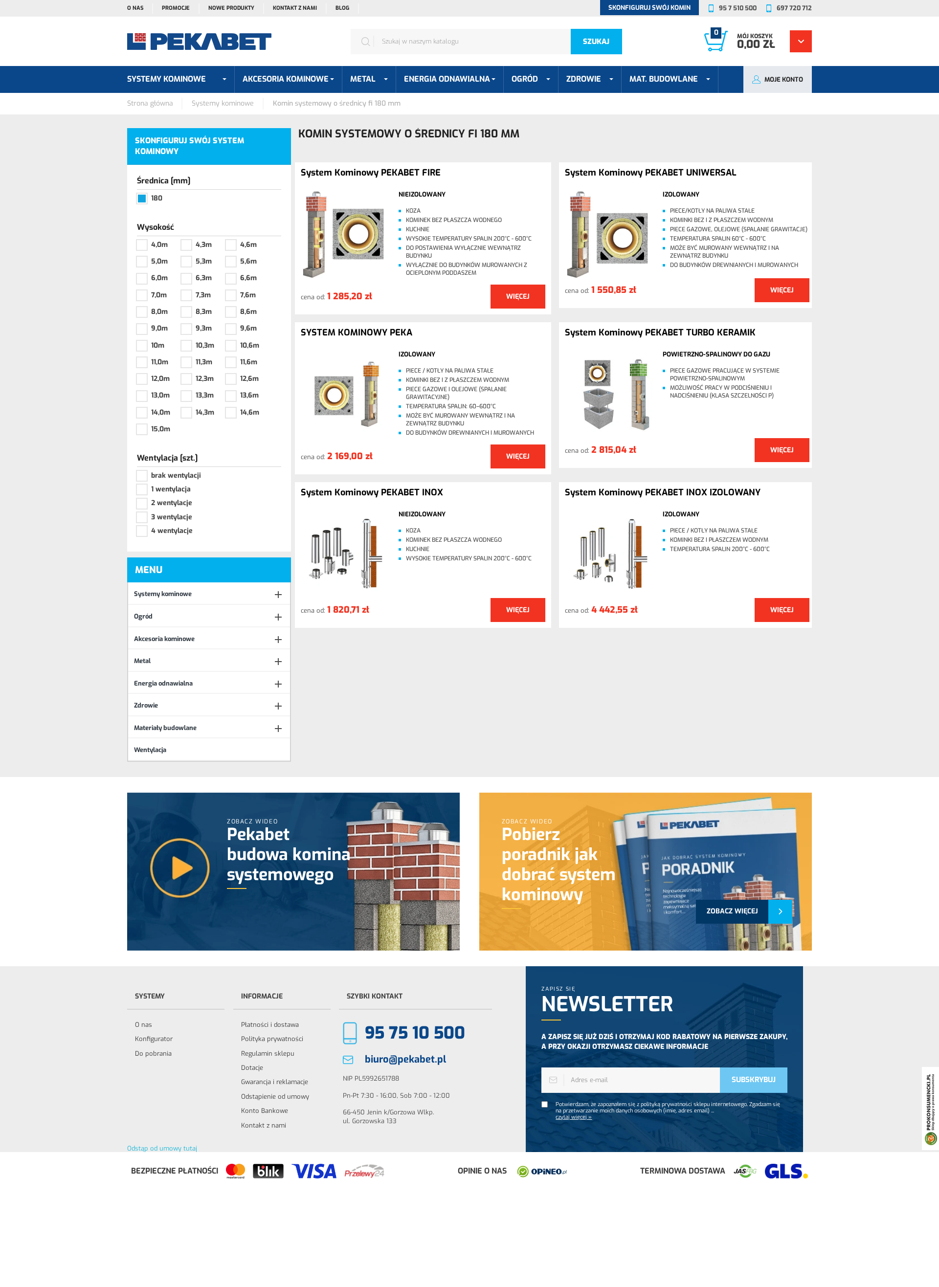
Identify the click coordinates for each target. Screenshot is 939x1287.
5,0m (159, 261)
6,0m (159, 278)
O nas (135, 8)
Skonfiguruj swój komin (649, 7)
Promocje (176, 8)
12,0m (160, 378)
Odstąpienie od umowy (275, 1096)
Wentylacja (150, 750)
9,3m (204, 328)
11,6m (248, 362)
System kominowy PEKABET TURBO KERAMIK (660, 333)
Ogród (143, 616)
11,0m (159, 362)
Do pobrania (153, 1053)
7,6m (248, 295)
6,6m (248, 278)
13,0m (160, 395)
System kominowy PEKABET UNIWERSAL (651, 173)
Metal (142, 661)
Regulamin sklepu (267, 1053)
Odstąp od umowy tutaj (162, 1148)
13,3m (205, 395)
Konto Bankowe (264, 1111)
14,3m (205, 412)
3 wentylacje (171, 517)
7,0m (159, 295)
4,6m (248, 244)
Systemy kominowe (163, 594)
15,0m (160, 429)
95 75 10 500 (415, 1033)
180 (156, 198)
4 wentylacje (172, 530)
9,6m (248, 328)
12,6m (249, 378)
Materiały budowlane (165, 728)
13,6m (249, 395)
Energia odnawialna (163, 683)
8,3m (204, 311)
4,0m (159, 244)
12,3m (205, 378)
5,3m (204, 261)
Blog (342, 8)
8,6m (248, 311)
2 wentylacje (171, 503)
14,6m (249, 412)
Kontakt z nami (295, 8)
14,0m (160, 412)
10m (157, 345)
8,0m (159, 311)
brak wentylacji (176, 475)
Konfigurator (154, 1039)
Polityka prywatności (272, 1039)
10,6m (249, 345)
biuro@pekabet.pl (405, 1059)
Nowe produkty (231, 8)
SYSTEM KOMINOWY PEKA (356, 333)
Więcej (518, 296)
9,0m (159, 328)
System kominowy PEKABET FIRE (371, 173)
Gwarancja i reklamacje (274, 1082)
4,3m (204, 244)
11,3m (204, 362)
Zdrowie (146, 705)
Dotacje (252, 1068)
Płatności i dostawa (270, 1025)
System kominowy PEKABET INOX (372, 493)
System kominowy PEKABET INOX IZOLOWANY (662, 493)
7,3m (203, 295)
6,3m (204, 278)
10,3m (205, 345)
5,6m (248, 261)
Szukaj (596, 41)
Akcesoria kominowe (164, 639)
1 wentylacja (171, 489)
